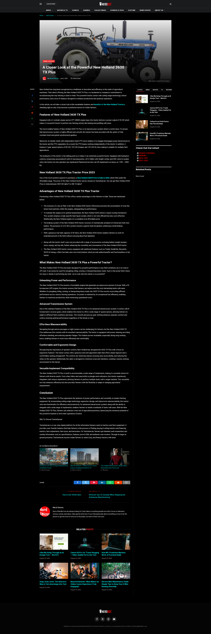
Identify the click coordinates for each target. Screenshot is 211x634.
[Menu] (41, 4)
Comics (75, 10)
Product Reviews (147, 153)
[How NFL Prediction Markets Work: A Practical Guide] (116, 542)
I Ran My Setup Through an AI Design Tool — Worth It (52, 554)
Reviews (169, 90)
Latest (140, 90)
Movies (155, 90)
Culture (131, 10)
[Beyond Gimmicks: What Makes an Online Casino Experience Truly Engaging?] (85, 571)
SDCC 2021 (143, 158)
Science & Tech (117, 10)
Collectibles (100, 10)
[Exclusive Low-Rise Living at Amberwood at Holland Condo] (54, 456)
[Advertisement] (105, 43)
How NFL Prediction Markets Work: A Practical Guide (114, 554)
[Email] (32, 124)
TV (162, 90)
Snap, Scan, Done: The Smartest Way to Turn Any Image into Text (53, 583)
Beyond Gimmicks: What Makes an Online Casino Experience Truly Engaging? (85, 584)
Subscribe (50, 4)
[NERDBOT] (105, 4)
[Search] (170, 4)
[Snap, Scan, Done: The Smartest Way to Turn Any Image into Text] (54, 571)
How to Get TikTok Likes (72, 495)
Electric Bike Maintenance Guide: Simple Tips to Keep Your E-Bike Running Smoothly (115, 584)
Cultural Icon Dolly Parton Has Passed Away (159, 123)
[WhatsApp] (32, 118)
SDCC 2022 (143, 161)
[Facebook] (32, 95)
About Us (159, 10)
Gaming (86, 10)
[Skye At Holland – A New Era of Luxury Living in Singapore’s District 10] (84, 456)
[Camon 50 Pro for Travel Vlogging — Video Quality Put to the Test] (85, 542)
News (48, 10)
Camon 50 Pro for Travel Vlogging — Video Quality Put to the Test (85, 554)
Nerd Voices (145, 10)
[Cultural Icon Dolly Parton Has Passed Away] (142, 124)
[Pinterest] (32, 107)
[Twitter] (32, 101)
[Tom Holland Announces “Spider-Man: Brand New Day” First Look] (115, 456)
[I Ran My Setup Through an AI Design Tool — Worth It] (54, 542)
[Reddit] (32, 112)
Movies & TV (62, 10)
